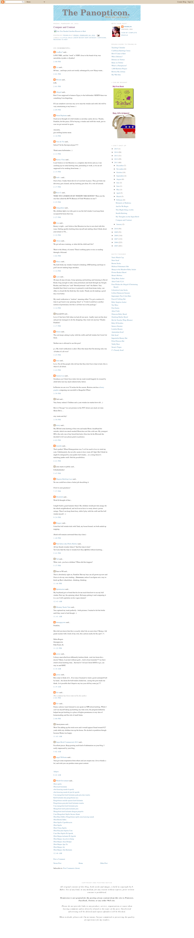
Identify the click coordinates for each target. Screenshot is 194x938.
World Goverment (62, 780)
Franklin (128, 26)
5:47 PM (57, 473)
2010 (116, 228)
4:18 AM (57, 669)
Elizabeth (59, 497)
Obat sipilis (57, 784)
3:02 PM (57, 256)
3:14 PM (57, 271)
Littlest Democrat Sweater (121, 293)
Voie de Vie (60, 141)
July (118, 182)
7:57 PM (57, 491)
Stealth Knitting (121, 213)
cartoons (102, 37)
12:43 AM (57, 601)
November (120, 169)
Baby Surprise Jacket (119, 302)
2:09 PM (57, 110)
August (119, 179)
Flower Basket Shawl (119, 272)
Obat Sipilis (57, 825)
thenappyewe (61, 622)
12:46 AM (57, 853)
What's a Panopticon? (119, 65)
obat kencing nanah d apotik (63, 789)
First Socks (115, 308)
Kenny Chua (60, 159)
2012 (116, 159)
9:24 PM (57, 517)
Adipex (56, 771)
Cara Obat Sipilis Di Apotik (63, 833)
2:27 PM (57, 217)
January (119, 224)
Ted (57, 559)
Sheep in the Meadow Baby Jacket (124, 269)
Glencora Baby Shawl (119, 314)
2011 (116, 162)
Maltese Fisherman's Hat (120, 266)
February (119, 200)
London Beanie (117, 329)
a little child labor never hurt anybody (78, 37)
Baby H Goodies (117, 323)
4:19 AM (57, 687)
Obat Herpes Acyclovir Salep (63, 839)
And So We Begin (122, 206)
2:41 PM (57, 553)
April (118, 193)
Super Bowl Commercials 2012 (67, 742)
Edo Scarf (115, 335)
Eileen (58, 331)
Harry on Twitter (117, 62)
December (120, 165)
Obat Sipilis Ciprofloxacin (62, 822)
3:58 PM (57, 393)
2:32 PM (57, 235)
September (120, 176)
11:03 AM (57, 736)
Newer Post (57, 863)
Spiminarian (60, 589)
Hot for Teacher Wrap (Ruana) (122, 320)
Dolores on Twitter (118, 59)
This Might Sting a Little (125, 210)
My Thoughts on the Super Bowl (127, 216)
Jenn (57, 360)
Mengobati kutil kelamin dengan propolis (68, 811)
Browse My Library (118, 71)
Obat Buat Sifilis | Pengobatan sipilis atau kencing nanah (73, 817)
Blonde (58, 79)
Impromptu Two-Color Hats (121, 296)
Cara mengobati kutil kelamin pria (65, 806)
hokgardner (60, 208)
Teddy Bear (116, 344)
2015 (116, 149)
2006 (116, 242)
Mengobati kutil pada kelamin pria (65, 808)
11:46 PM (57, 583)
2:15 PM (57, 171)
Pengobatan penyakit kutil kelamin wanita (68, 803)
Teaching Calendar (118, 47)
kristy (58, 425)
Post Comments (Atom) (71, 868)
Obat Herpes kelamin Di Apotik (64, 836)
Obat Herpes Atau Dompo (62, 841)
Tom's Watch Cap (118, 257)
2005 (116, 246)
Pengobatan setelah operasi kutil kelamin (68, 800)
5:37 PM (57, 565)
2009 (116, 232)
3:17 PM (57, 326)
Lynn (58, 276)
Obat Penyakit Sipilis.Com (62, 830)
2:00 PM (57, 61)
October (119, 172)
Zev (57, 692)
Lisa (57, 223)
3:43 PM (57, 370)
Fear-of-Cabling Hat (119, 299)
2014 (116, 152)
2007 (116, 239)
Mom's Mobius (117, 275)
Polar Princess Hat (118, 341)
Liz (57, 67)
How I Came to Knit (119, 53)
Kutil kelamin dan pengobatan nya (65, 797)
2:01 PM (57, 74)
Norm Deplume (61, 115)
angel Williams (61, 757)
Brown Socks (116, 263)
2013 (116, 155)
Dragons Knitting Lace (64, 479)
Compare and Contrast (124, 220)
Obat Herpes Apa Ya (60, 844)
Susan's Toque (117, 347)
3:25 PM (57, 355)
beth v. (58, 177)
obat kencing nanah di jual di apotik (66, 792)
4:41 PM (57, 461)
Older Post (104, 863)
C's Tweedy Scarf (118, 350)
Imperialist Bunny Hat (119, 338)
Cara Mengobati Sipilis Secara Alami (66, 814)
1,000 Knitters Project (119, 68)
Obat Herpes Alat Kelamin (62, 850)
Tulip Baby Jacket (118, 278)
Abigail (58, 92)
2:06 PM (57, 718)
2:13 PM (57, 154)
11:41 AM (57, 616)
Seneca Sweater (117, 326)
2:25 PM (57, 202)
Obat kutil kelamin (60, 786)
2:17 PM (57, 187)
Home (81, 863)
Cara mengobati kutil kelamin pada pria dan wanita (71, 795)
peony (58, 654)
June (118, 186)
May (118, 189)
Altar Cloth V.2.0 (118, 281)
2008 (116, 235)
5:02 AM (57, 751)
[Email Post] (98, 35)
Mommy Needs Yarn (63, 607)
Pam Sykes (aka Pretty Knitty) (66, 543)
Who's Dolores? (117, 56)
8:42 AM (57, 775)
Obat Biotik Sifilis (59, 819)
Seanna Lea (60, 376)
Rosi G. (58, 192)
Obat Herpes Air (59, 847)
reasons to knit (60, 39)
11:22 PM (57, 648)
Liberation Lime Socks (120, 290)
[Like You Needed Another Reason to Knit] (70, 31)
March (118, 196)
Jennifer (59, 446)
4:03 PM (57, 440)
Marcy (58, 261)
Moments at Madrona (123, 203)
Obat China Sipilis (60, 828)
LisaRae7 (59, 52)
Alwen (58, 241)
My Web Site (116, 74)
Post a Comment (59, 859)
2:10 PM (57, 136)
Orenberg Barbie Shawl (120, 317)
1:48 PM (57, 538)
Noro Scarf (115, 260)
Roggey (59, 523)
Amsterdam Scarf (118, 332)
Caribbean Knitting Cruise (121, 50)
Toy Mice (115, 305)
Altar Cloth (116, 311)
